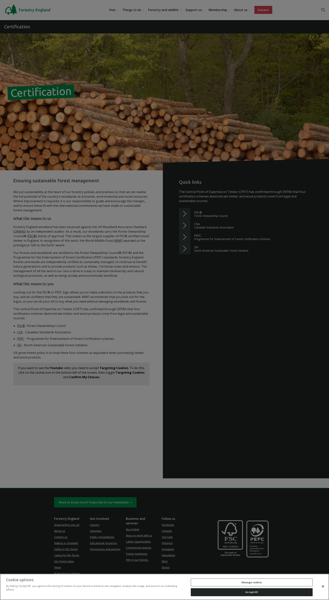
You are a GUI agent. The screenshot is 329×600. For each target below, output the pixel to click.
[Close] (323, 586)
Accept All (251, 592)
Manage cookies (252, 582)
